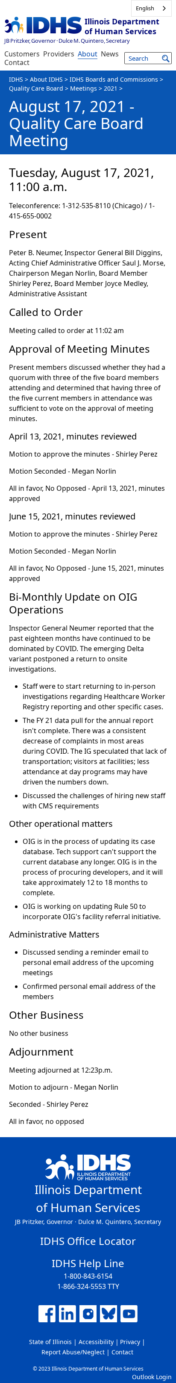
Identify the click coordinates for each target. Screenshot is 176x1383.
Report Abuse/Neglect (73, 1352)
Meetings (83, 88)
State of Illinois (50, 1342)
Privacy (130, 1342)
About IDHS (46, 79)
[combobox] (151, 8)
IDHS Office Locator (88, 1241)
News (110, 54)
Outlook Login (152, 1377)
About (87, 54)
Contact (16, 62)
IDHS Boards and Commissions (114, 79)
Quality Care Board (36, 88)
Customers (22, 54)
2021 (110, 88)
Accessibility (96, 1342)
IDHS (16, 79)
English (145, 8)
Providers (58, 54)
